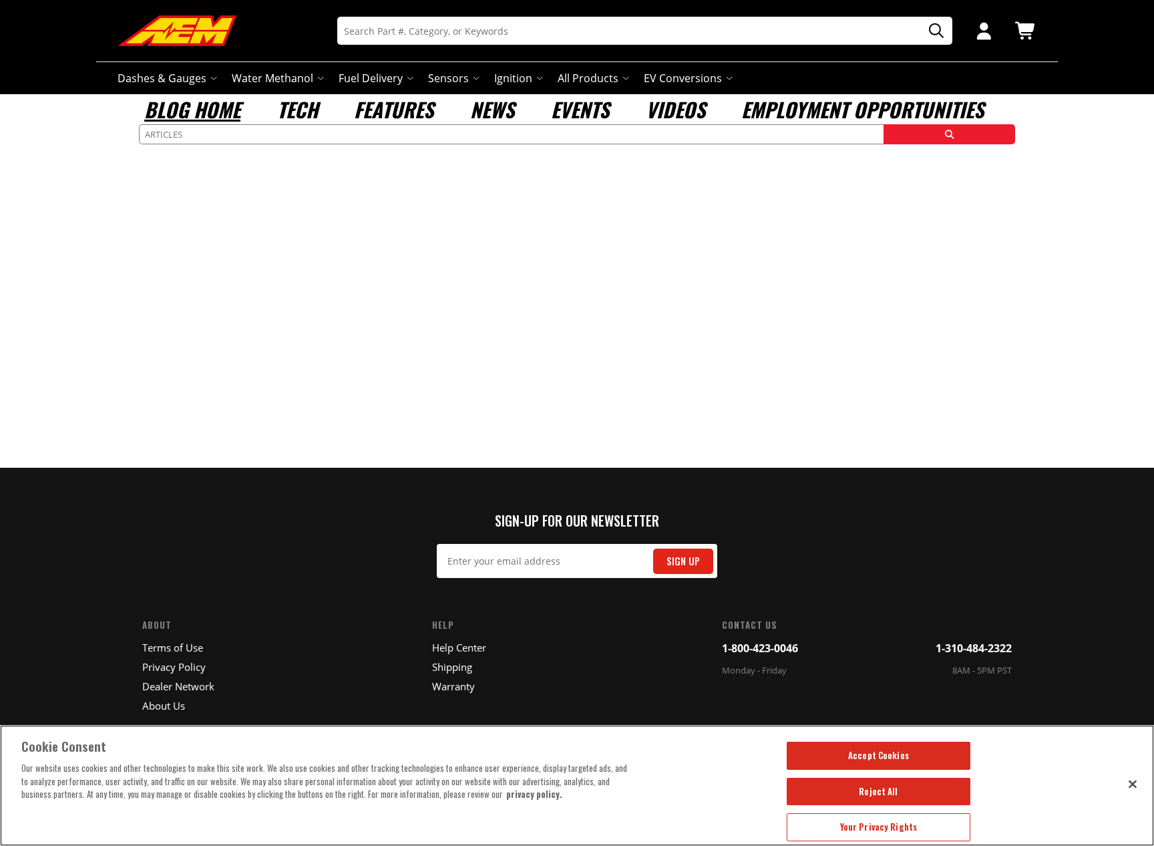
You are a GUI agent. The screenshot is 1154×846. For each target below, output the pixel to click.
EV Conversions (683, 78)
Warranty (453, 686)
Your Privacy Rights (878, 826)
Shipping (452, 667)
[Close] (1132, 784)
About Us (163, 705)
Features (393, 109)
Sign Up (683, 561)
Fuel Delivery (371, 78)
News (492, 109)
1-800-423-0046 (760, 648)
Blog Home (192, 109)
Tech (297, 109)
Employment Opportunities (862, 109)
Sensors (448, 78)
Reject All (878, 791)
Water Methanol (272, 78)
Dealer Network (178, 686)
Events (580, 109)
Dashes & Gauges (162, 78)
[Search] (931, 31)
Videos (675, 109)
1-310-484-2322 (974, 648)
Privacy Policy (174, 667)
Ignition (513, 78)
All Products (588, 78)
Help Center (459, 647)
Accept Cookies (878, 755)
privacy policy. (534, 794)
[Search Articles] (949, 134)
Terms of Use (172, 647)
